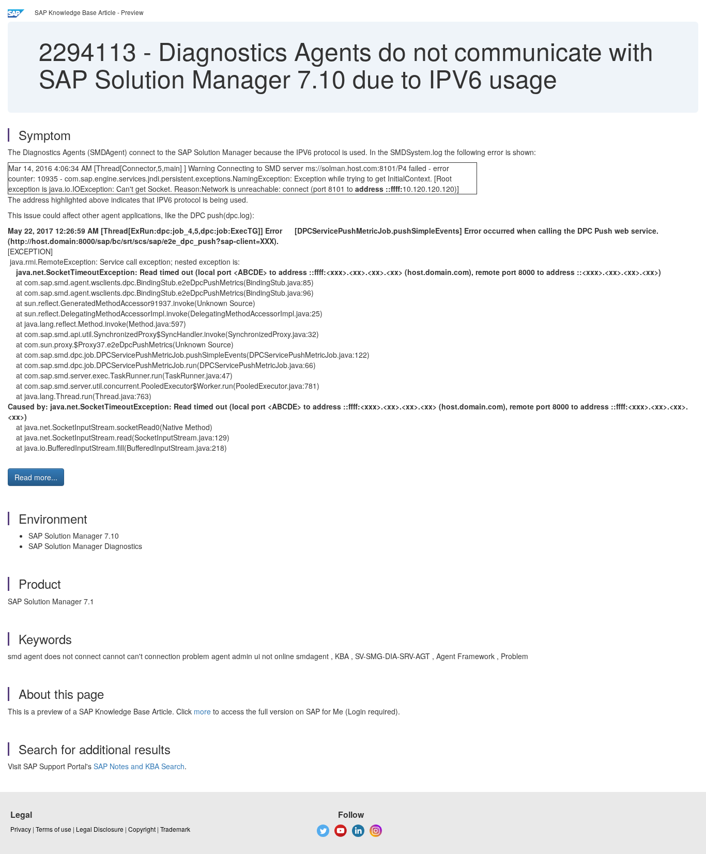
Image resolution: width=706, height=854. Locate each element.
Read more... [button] (35, 477)
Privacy (20, 829)
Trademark (175, 829)
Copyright (142, 829)
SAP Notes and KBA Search (139, 766)
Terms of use (53, 829)
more (202, 711)
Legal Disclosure (100, 829)
